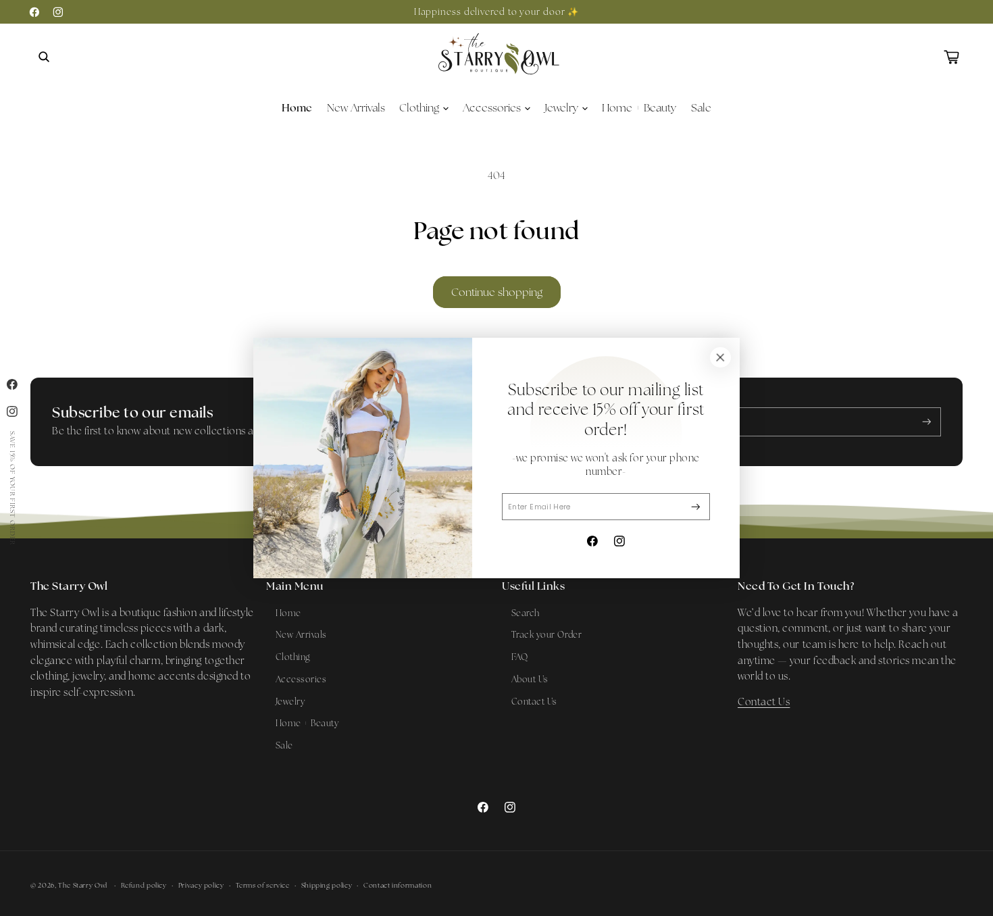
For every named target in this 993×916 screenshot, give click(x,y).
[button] (43, 56)
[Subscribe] (695, 507)
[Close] (720, 357)
